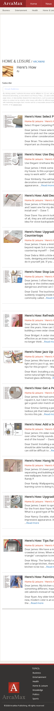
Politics (36, 694)
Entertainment (21, 10)
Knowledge (38, 690)
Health (35, 10)
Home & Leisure (34, 121)
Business (6, 10)
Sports (36, 698)
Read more (47, 185)
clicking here (17, 105)
